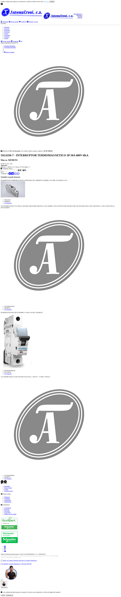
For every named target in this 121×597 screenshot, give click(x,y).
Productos (7, 30)
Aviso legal (7, 512)
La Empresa (7, 508)
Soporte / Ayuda (33, 22)
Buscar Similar (10, 52)
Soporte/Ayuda (8, 491)
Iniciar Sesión (15, 22)
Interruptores (7, 502)
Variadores (7, 498)
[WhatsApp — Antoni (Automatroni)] (11, 580)
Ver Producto (8, 203)
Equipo (6, 38)
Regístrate (5, 22)
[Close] (1, 589)
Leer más (46, 1)
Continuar (9, 595)
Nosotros (6, 27)
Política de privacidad (10, 514)
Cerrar (3, 595)
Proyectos (7, 32)
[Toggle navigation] (1, 20)
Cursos (6, 33)
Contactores (7, 500)
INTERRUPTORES (10, 47)
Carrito (23, 22)
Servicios (6, 29)
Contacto (6, 37)
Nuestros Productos (9, 46)
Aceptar (52, 1)
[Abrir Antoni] (4, 584)
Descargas (7, 35)
